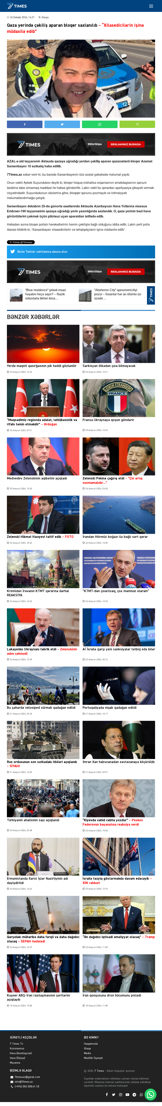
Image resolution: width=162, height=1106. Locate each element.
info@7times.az (24, 1081)
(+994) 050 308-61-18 (27, 1086)
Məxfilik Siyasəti (93, 1058)
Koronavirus (17, 1048)
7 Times (99, 1071)
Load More (81, 1021)
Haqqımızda (91, 1043)
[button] (137, 124)
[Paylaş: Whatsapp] (100, 124)
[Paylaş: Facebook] (24, 124)
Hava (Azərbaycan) (21, 1053)
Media (87, 1053)
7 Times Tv (16, 1043)
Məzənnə (15, 1062)
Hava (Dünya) (17, 1058)
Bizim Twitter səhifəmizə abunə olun (42, 251)
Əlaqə (87, 1048)
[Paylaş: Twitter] (62, 124)
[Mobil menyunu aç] (151, 6)
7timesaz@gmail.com (27, 1077)
